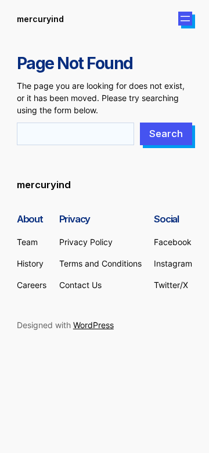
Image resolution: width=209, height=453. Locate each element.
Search (166, 133)
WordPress (93, 325)
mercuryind (40, 19)
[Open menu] (185, 19)
